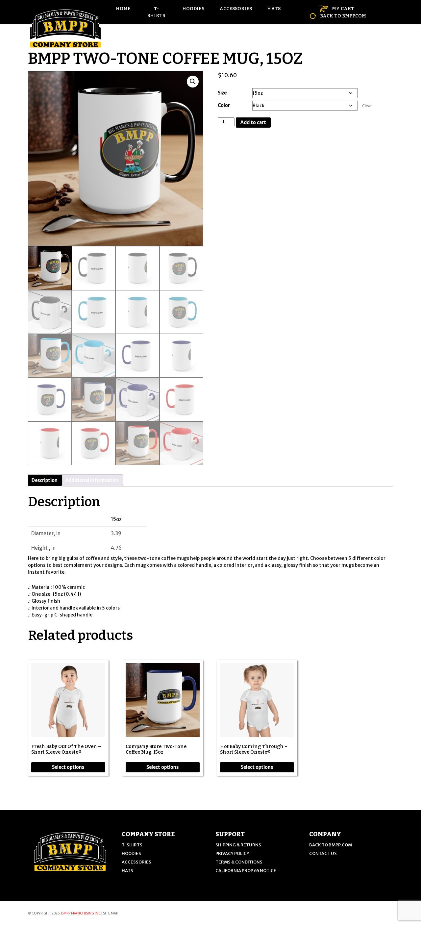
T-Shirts (156, 12)
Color (224, 105)
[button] (193, 82)
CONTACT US (323, 853)
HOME (123, 9)
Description (45, 480)
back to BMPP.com (342, 16)
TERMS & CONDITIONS (238, 862)
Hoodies (193, 9)
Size (222, 93)
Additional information (91, 480)
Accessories (235, 9)
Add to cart (253, 122)
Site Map (110, 913)
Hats (274, 9)
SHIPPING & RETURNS (238, 845)
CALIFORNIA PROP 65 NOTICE (245, 870)
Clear (367, 106)
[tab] (44, 480)
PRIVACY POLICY (232, 853)
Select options (68, 767)
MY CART (342, 9)
